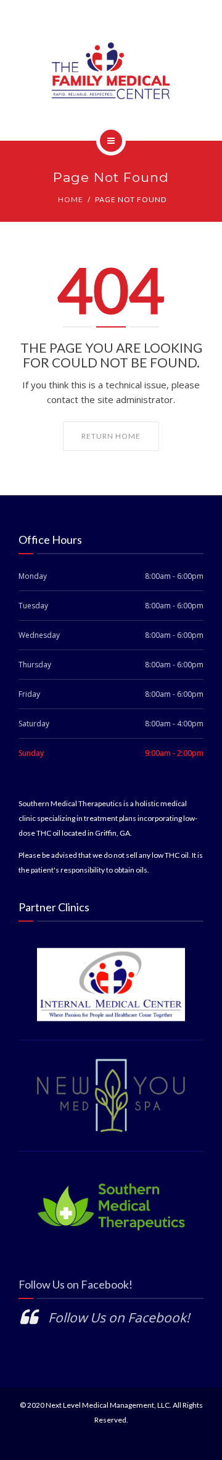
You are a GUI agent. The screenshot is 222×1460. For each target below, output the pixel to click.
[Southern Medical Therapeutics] (110, 70)
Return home (111, 436)
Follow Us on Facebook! (75, 1284)
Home (70, 199)
